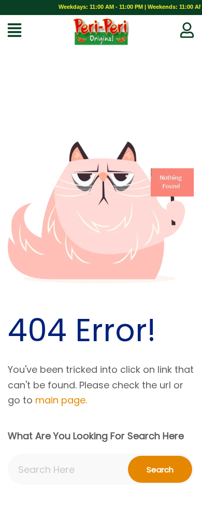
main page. (61, 400)
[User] (187, 30)
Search (160, 469)
